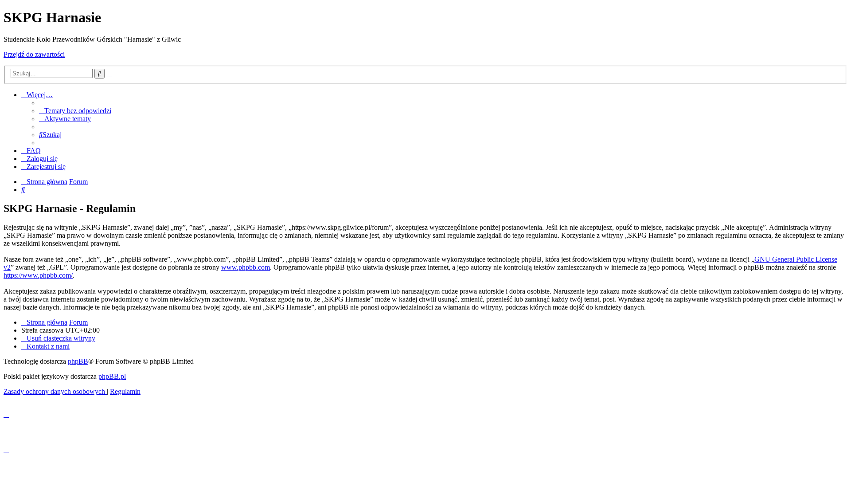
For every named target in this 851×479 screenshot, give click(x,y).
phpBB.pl (112, 376)
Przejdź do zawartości (34, 54)
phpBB (78, 361)
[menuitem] (75, 110)
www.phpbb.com (245, 267)
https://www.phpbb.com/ (38, 275)
